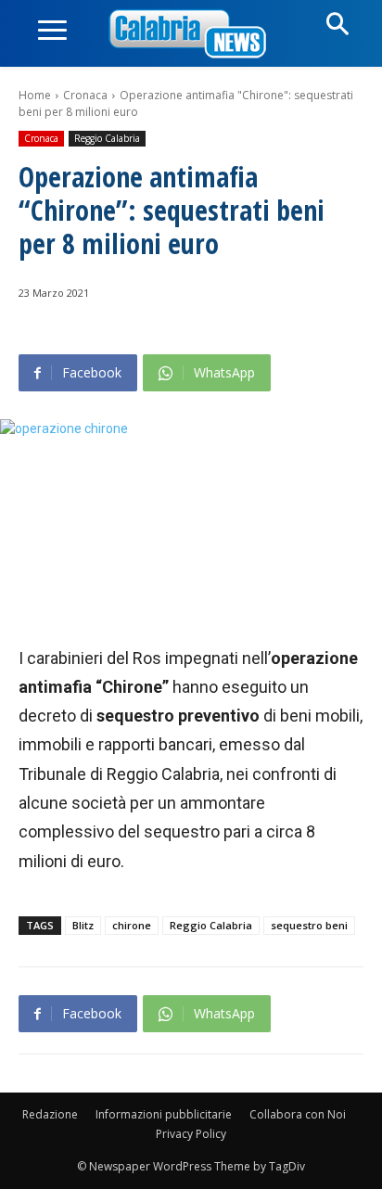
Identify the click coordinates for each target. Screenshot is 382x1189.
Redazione (50, 1114)
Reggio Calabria (107, 138)
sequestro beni (309, 925)
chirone (131, 925)
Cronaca (85, 95)
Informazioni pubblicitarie (164, 1114)
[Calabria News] (191, 35)
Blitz (83, 925)
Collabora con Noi (297, 1114)
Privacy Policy (191, 1134)
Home (35, 95)
